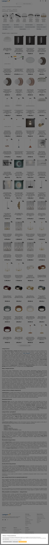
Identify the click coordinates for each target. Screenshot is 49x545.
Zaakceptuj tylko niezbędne (7, 541)
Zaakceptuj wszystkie (22, 541)
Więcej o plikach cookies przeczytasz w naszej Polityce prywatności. (11, 539)
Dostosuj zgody (15, 541)
